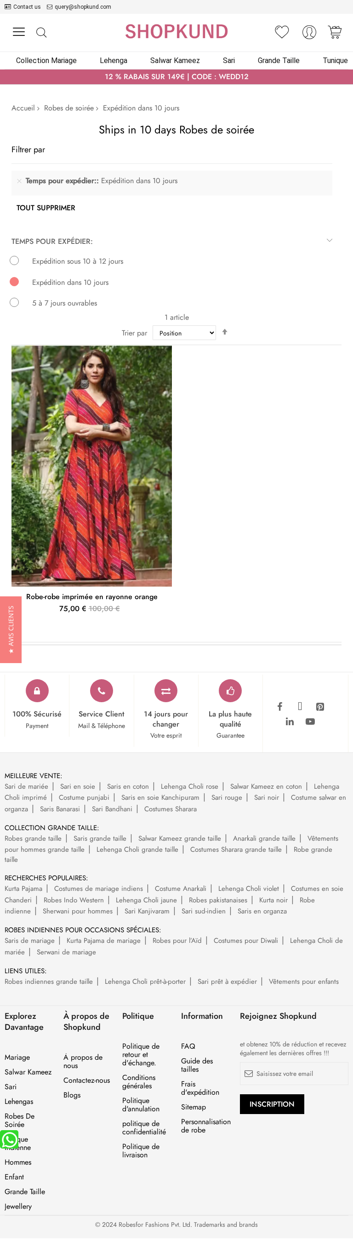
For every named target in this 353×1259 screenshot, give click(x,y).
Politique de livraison (140, 1151)
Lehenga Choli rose (189, 786)
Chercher (41, 33)
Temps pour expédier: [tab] (52, 241)
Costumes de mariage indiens (98, 889)
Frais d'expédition (200, 1088)
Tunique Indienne (18, 1143)
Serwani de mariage (66, 952)
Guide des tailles (197, 1065)
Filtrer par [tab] (28, 149)
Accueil (23, 108)
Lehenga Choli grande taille (137, 849)
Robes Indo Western (74, 900)
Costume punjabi (84, 797)
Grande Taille (25, 1192)
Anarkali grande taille (264, 838)
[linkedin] (290, 722)
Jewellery (18, 1206)
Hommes (18, 1162)
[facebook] (280, 707)
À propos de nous (82, 1061)
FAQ (188, 1046)
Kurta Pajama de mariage (104, 941)
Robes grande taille (33, 838)
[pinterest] (320, 707)
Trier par (134, 333)
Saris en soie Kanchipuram (160, 797)
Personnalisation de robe (206, 1126)
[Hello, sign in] (309, 34)
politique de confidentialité (144, 1128)
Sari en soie (77, 786)
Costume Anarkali (180, 889)
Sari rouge (226, 797)
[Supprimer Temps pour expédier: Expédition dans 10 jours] (19, 181)
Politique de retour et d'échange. (140, 1054)
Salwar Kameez (28, 1072)
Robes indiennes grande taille (49, 981)
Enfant (14, 1177)
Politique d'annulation (140, 1105)
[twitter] (300, 707)
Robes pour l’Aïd (177, 941)
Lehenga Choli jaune (146, 900)
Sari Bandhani (112, 809)
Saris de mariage (30, 941)
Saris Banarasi (60, 809)
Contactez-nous (86, 1080)
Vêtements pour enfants (304, 981)
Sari (11, 1087)
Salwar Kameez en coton (266, 786)
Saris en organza (262, 911)
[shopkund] (176, 31)
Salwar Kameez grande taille (179, 838)
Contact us (27, 7)
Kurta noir (273, 900)
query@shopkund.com (83, 7)
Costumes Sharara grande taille (236, 849)
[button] (11, 629)
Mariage (17, 1057)
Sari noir (266, 797)
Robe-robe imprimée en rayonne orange (92, 596)
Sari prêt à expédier (227, 981)
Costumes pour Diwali (246, 941)
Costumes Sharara (170, 809)
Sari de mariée (26, 786)
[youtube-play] (310, 722)
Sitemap (193, 1107)
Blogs (71, 1095)
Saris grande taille (100, 838)
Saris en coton (128, 786)
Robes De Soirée (19, 1120)
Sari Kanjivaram (147, 911)
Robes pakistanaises (218, 900)
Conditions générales (138, 1082)
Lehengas (19, 1101)
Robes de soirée (69, 108)
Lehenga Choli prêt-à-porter (145, 981)
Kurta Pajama (23, 889)
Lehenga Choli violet (248, 889)
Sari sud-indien (204, 911)
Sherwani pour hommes (78, 911)
